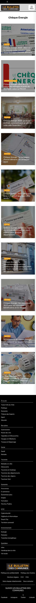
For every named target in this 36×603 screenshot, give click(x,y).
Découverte (5, 467)
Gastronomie (5, 430)
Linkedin (32, 597)
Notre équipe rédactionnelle (12, 581)
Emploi (3, 498)
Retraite (4, 454)
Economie (4, 411)
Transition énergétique (8, 538)
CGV (22, 577)
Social (3, 447)
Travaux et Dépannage (8, 442)
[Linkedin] (10, 1)
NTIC (3, 509)
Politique (4, 408)
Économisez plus (6, 495)
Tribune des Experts (7, 414)
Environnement (6, 528)
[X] (7, 1)
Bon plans (4, 426)
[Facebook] (1, 1)
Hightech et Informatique (9, 516)
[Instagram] (4, 1)
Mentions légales (13, 577)
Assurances (5, 489)
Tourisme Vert (6, 479)
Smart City (4, 519)
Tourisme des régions (8, 476)
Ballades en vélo (6, 464)
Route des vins (6, 433)
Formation (4, 501)
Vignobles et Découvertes (9, 436)
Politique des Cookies (28, 573)
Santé (3, 451)
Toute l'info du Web (7, 405)
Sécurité (4, 420)
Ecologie (4, 532)
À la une (4, 401)
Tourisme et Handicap (8, 470)
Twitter (23, 597)
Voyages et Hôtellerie (8, 439)
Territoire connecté (7, 523)
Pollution (4, 535)
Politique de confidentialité (10, 573)
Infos (2, 547)
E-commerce (5, 492)
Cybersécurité (5, 513)
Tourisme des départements (10, 473)
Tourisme (4, 460)
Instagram (14, 597)
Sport (3, 417)
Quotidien (4, 543)
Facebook (4, 597)
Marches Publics (6, 504)
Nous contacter (28, 581)
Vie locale (4, 554)
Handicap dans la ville (8, 550)
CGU (27, 577)
